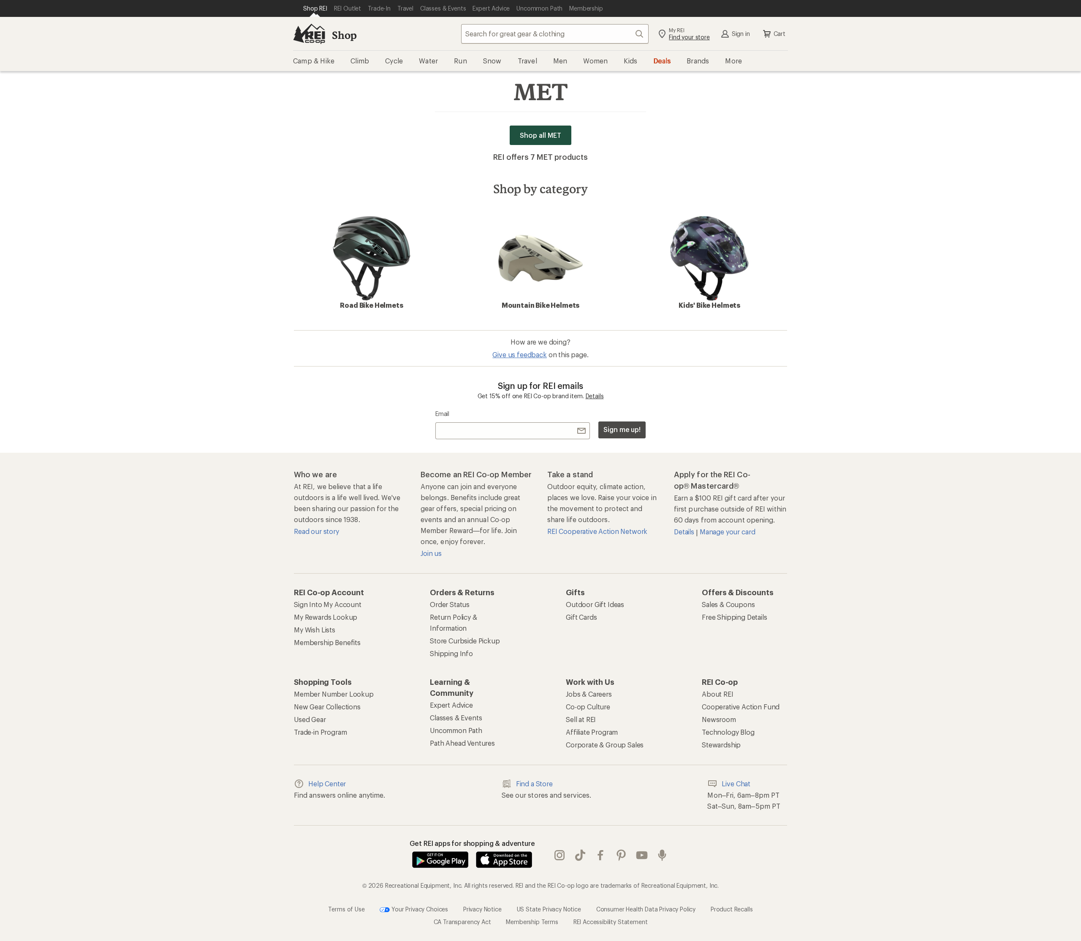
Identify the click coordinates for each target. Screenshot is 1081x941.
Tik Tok (580, 855)
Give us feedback (519, 354)
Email (442, 413)
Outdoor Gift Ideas (595, 604)
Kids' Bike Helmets (709, 305)
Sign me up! (622, 429)
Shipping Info (451, 653)
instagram (560, 855)
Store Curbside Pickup (465, 641)
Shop (344, 35)
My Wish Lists (314, 630)
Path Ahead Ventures (462, 743)
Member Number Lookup (334, 694)
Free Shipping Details (734, 617)
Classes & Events (456, 718)
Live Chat (736, 784)
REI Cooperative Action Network (597, 531)
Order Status (450, 604)
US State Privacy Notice (549, 909)
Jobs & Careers (589, 694)
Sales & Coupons (728, 604)
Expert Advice (451, 705)
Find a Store (534, 784)
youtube (642, 855)
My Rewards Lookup (325, 617)
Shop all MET (540, 135)
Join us (431, 553)
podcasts (662, 855)
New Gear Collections (327, 707)
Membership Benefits (327, 642)
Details (595, 395)
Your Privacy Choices (419, 909)
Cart (779, 33)
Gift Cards (581, 617)
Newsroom (719, 719)
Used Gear (310, 719)
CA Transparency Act (462, 921)
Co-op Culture (588, 707)
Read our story (316, 531)
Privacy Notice (482, 909)
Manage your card (727, 532)
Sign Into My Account (327, 604)
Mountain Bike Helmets (541, 305)
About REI (717, 694)
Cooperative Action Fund (741, 707)
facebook (601, 855)
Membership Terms (532, 921)
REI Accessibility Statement (610, 921)
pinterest (621, 855)
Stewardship (721, 745)
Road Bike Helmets (371, 305)
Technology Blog (728, 732)
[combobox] (555, 34)
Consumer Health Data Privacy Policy (645, 909)
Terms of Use (346, 909)
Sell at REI (581, 719)
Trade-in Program (320, 732)
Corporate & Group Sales (605, 745)
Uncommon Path (456, 730)
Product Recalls (732, 909)
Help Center (327, 784)
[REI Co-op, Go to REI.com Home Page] (309, 34)
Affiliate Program (592, 732)
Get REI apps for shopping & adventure (472, 843)
